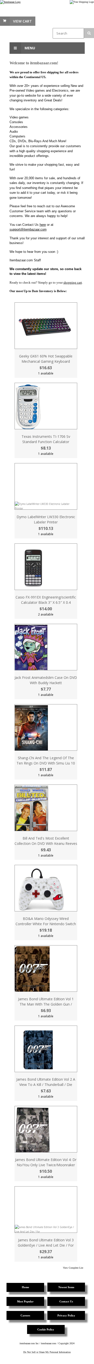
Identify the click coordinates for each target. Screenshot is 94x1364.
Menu (29, 48)
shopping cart (72, 282)
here (43, 225)
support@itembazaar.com (28, 229)
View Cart (22, 21)
